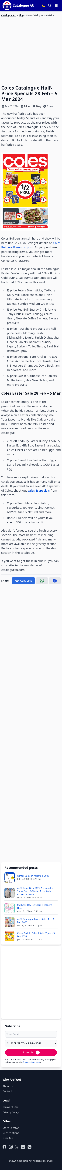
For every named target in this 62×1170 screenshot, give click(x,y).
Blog (21, 15)
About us (8, 1086)
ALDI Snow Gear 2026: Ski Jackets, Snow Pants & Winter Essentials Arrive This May (35, 891)
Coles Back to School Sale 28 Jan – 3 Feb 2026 (36, 935)
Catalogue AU (8, 15)
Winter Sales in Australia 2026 (33, 875)
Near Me (8, 1138)
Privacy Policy (11, 1112)
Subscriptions (11, 1133)
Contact (7, 1091)
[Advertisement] (31, 49)
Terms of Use (10, 1107)
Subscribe (28, 1052)
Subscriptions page (31, 1062)
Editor (27, 106)
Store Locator (11, 1128)
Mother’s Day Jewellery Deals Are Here (34, 906)
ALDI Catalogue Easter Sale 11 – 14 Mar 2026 (35, 920)
